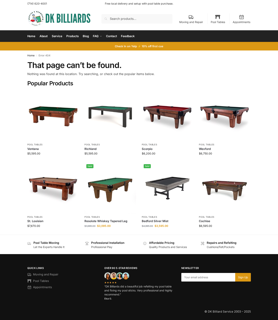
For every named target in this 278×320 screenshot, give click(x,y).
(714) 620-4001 (37, 3)
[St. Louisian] (53, 188)
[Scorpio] (167, 116)
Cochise (204, 221)
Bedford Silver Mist (155, 221)
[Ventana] (53, 116)
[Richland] (110, 116)
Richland (90, 149)
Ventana (33, 149)
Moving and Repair (191, 22)
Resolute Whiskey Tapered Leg (105, 221)
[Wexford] (224, 116)
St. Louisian (35, 221)
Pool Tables (218, 22)
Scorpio (147, 149)
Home (31, 55)
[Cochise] (224, 188)
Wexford (205, 149)
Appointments (241, 22)
